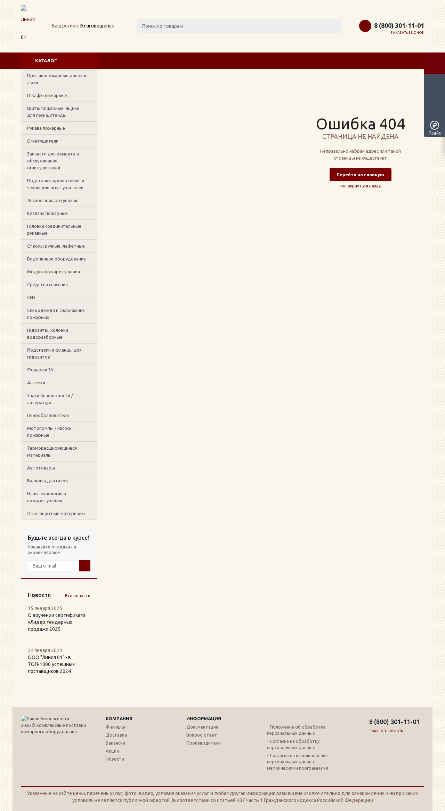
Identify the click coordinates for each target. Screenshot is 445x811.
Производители (203, 742)
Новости (115, 758)
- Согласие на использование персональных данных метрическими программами (297, 761)
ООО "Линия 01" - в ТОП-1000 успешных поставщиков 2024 (51, 664)
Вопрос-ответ (201, 734)
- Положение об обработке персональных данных (296, 730)
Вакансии (115, 742)
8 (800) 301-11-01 (399, 25)
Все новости (77, 595)
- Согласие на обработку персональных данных (293, 744)
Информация (203, 718)
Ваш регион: (65, 26)
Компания (119, 718)
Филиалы (115, 726)
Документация (202, 726)
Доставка (116, 734)
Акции (112, 750)
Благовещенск (97, 26)
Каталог (46, 60)
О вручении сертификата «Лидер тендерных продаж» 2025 (57, 622)
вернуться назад (364, 186)
